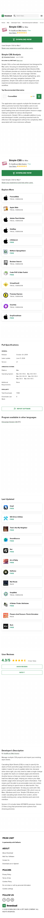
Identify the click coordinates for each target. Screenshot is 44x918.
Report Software (23, 409)
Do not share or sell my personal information (16, 885)
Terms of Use (6, 878)
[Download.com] (7, 16)
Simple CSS (18, 26)
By (18, 30)
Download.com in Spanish (10, 864)
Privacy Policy (6, 874)
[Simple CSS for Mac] (4, 30)
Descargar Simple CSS (9, 422)
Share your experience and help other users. (17, 48)
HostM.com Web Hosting (11, 753)
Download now (24, 39)
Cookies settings (7, 889)
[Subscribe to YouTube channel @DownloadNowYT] (12, 899)
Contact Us (5, 860)
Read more (20, 60)
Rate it (22, 672)
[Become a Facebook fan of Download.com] (4, 899)
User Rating (12, 33)
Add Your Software (8, 856)
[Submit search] (14, 15)
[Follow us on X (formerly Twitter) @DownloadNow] (8, 899)
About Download (7, 853)
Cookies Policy (7, 882)
